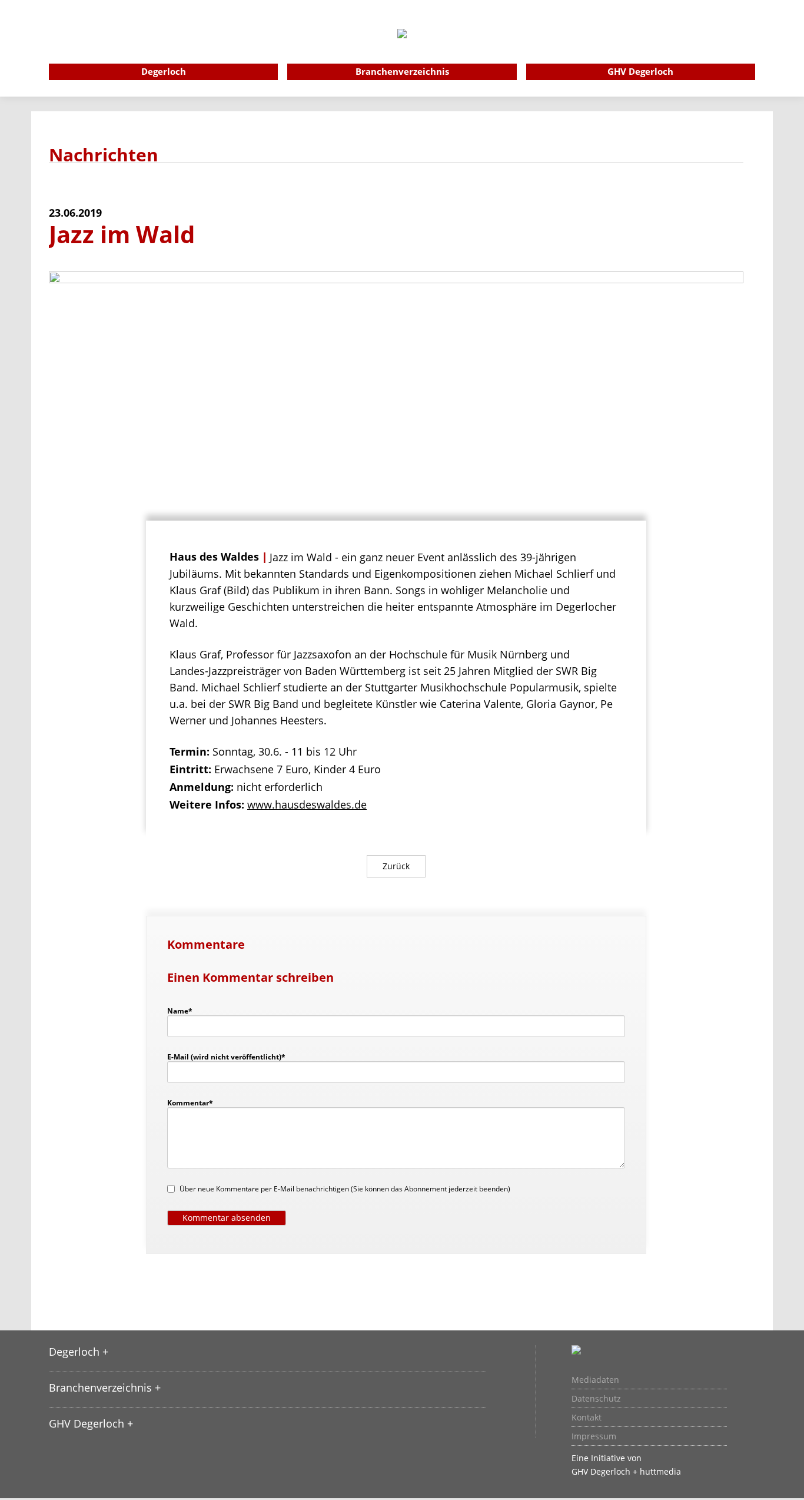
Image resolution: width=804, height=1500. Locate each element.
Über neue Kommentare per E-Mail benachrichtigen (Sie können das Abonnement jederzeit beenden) (345, 1189)
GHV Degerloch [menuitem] (640, 71)
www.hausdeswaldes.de (307, 804)
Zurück (396, 866)
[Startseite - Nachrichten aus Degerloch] (402, 49)
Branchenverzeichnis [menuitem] (402, 71)
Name (185, 1010)
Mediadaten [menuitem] (595, 1380)
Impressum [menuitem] (594, 1436)
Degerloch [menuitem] (163, 71)
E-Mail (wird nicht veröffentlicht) (226, 1056)
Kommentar (190, 1102)
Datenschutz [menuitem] (596, 1398)
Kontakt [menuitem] (587, 1417)
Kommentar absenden (226, 1217)
